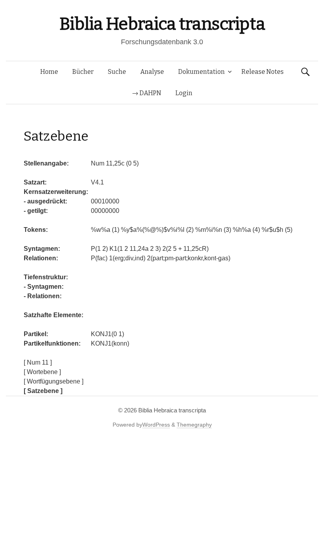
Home (49, 71)
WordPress (156, 424)
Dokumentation (201, 71)
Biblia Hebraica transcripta (162, 24)
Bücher (83, 71)
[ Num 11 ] (38, 362)
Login (183, 93)
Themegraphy (194, 424)
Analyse (152, 71)
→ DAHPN (146, 93)
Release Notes (262, 71)
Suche (117, 71)
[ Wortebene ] (42, 372)
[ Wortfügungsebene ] (53, 381)
